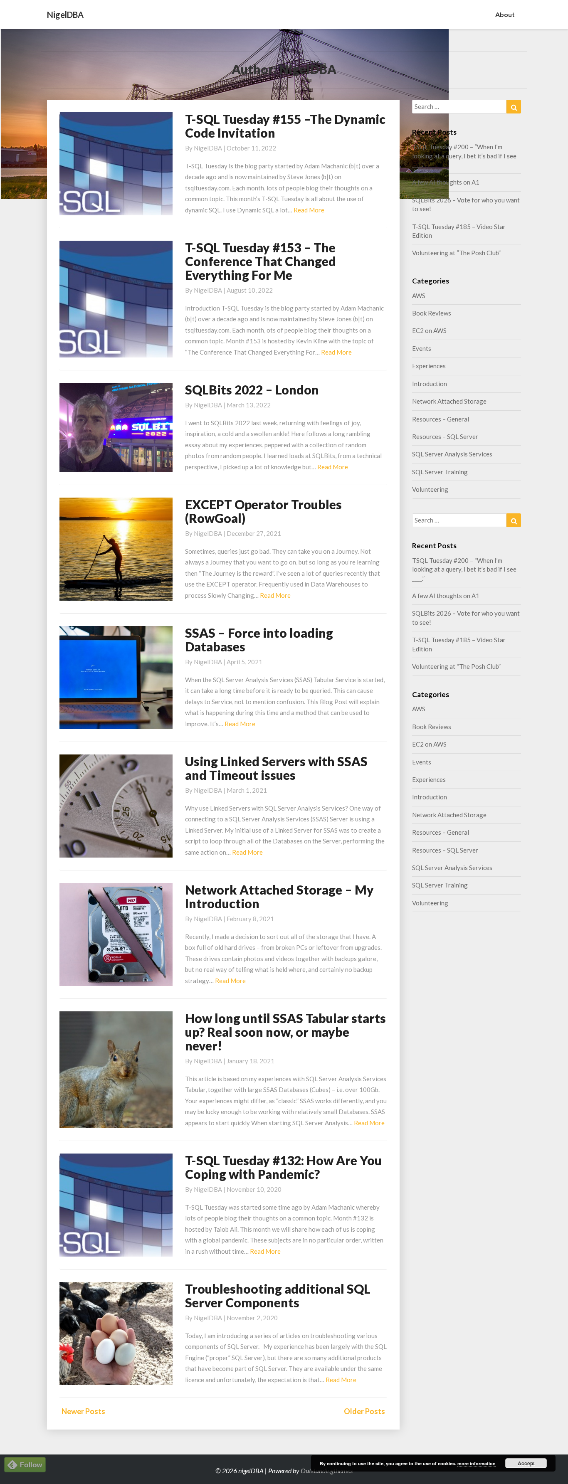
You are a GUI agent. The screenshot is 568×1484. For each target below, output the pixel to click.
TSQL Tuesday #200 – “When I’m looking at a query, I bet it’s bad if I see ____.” (464, 155)
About (505, 14)
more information (476, 1463)
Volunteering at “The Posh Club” (456, 252)
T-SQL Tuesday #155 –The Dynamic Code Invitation (285, 125)
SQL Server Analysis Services (452, 454)
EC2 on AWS (429, 330)
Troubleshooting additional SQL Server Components (277, 1295)
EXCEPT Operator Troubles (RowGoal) (263, 511)
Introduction (429, 383)
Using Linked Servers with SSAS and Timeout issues (276, 768)
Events (421, 348)
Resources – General (440, 419)
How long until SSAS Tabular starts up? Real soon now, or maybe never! (285, 1032)
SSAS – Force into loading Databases (259, 639)
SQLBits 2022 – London (252, 389)
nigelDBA (208, 148)
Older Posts (364, 1411)
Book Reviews (431, 313)
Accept (526, 1463)
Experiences (429, 366)
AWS (418, 295)
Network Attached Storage (449, 401)
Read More (309, 210)
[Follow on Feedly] (25, 1467)
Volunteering (430, 489)
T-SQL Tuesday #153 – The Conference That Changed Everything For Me (260, 261)
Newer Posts (83, 1411)
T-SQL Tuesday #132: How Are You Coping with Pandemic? (283, 1167)
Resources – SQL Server (445, 436)
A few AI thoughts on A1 (445, 182)
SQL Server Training (440, 472)
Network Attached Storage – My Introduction (279, 896)
